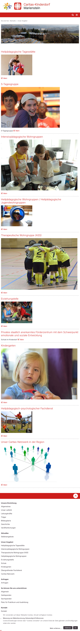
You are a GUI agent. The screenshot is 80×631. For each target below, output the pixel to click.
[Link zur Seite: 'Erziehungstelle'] (39, 312)
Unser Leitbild (6, 510)
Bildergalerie (6, 521)
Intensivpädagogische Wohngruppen (22, 136)
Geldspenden (6, 595)
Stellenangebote (7, 537)
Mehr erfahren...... (56, 628)
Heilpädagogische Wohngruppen (13, 556)
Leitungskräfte (6, 513)
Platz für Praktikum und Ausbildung (14, 602)
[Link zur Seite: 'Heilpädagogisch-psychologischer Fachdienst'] (39, 422)
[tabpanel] (40, 33)
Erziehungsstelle (7, 560)
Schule (3, 563)
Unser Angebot (22, 21)
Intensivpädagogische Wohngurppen (15, 549)
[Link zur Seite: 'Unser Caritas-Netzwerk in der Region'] (39, 463)
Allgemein (5, 592)
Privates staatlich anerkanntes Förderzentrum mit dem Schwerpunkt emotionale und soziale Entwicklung (39, 334)
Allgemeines (6, 506)
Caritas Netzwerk (7, 574)
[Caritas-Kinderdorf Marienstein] (40, 6)
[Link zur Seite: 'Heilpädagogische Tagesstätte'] (39, 65)
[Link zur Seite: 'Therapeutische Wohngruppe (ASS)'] (39, 264)
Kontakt (4, 611)
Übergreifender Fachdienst (11, 570)
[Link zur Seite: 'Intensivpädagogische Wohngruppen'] (39, 165)
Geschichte (5, 524)
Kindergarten (8, 345)
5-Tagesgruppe (9, 84)
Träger (3, 517)
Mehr (5, 78)
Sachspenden (6, 599)
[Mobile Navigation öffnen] (77, 15)
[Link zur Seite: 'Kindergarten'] (39, 373)
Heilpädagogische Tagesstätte (18, 51)
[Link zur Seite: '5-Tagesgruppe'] (39, 107)
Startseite (13, 21)
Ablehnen (68, 628)
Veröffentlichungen (8, 528)
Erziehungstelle (9, 298)
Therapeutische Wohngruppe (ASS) (21, 235)
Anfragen (4, 583)
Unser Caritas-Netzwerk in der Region (22, 441)
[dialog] (41, 622)
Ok (75, 628)
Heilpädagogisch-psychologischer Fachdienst (27, 408)
